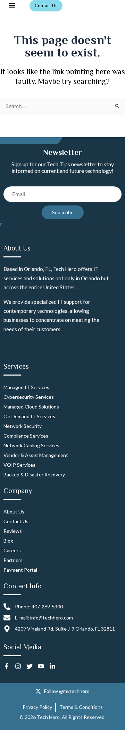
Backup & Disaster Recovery (34, 474)
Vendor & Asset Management (35, 455)
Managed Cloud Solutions (31, 407)
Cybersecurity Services (28, 397)
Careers (12, 550)
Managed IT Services (26, 387)
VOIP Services (19, 465)
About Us (13, 511)
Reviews (12, 531)
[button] (12, 5)
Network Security (22, 426)
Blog (8, 541)
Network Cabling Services (31, 445)
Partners (13, 560)
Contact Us (15, 521)
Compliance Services (25, 436)
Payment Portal (20, 570)
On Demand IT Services (29, 416)
